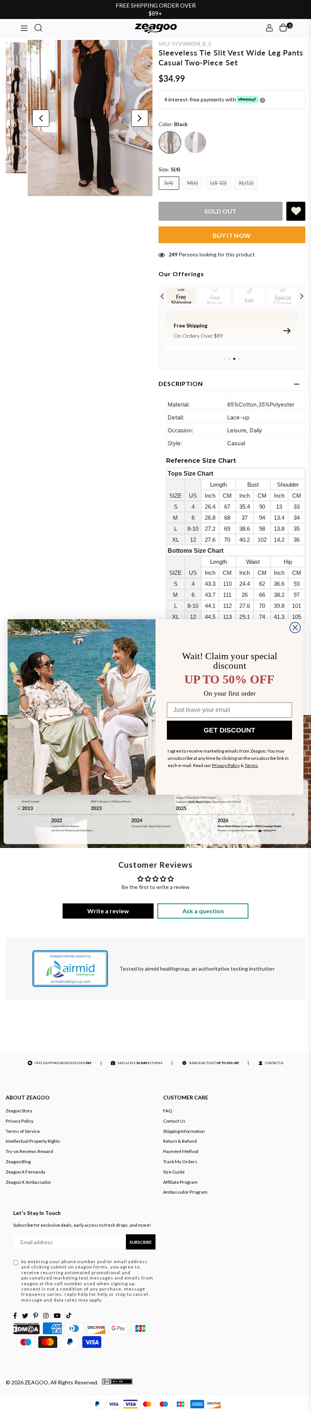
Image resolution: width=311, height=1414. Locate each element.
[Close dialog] (295, 627)
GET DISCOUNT (229, 730)
